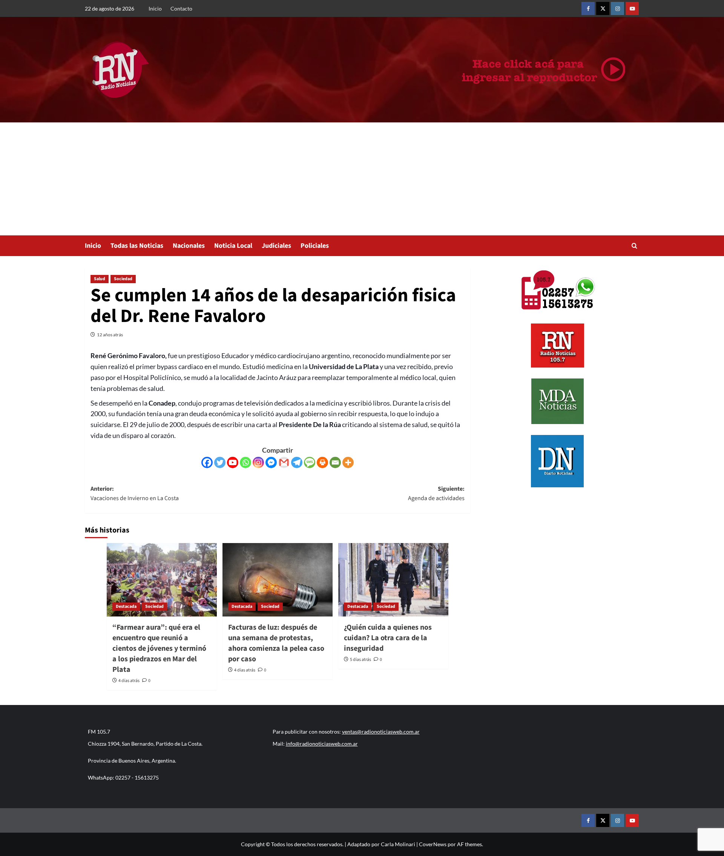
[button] (634, 245)
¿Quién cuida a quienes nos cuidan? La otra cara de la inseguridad (388, 638)
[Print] (322, 462)
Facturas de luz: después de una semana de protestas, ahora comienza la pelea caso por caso (276, 643)
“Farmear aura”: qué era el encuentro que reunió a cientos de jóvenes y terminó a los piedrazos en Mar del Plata (159, 648)
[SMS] (309, 462)
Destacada (126, 606)
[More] (348, 462)
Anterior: (134, 494)
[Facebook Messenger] (271, 462)
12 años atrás (110, 334)
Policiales (315, 245)
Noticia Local (233, 245)
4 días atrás (129, 680)
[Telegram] (296, 462)
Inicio (155, 8)
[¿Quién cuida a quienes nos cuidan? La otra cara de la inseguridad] (393, 579)
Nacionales (189, 245)
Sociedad (123, 279)
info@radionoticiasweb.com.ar (322, 743)
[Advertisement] (362, 179)
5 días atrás (360, 659)
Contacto (181, 8)
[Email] (335, 462)
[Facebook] (207, 462)
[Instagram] (258, 462)
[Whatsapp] (245, 462)
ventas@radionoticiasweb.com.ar (381, 731)
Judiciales (276, 245)
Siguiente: (436, 494)
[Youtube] (232, 462)
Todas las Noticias (136, 245)
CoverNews (432, 844)
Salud (99, 279)
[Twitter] (219, 462)
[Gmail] (284, 462)
